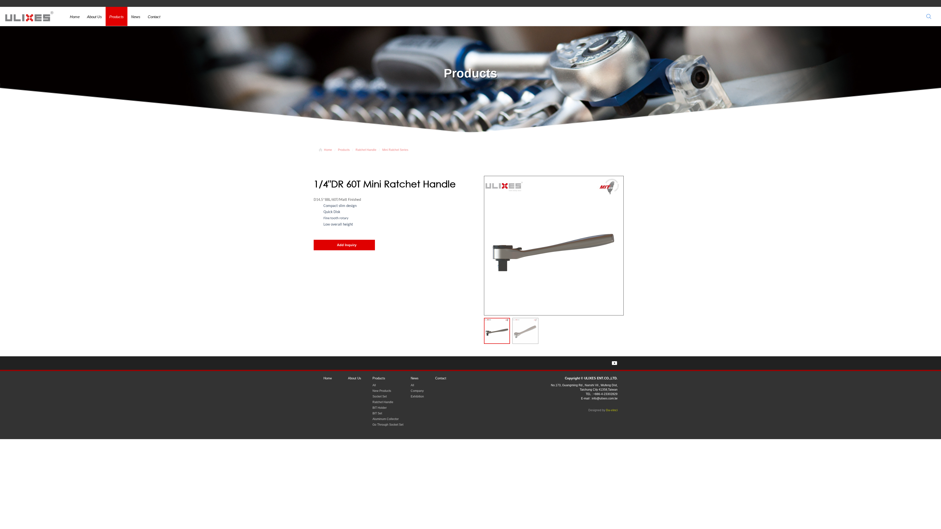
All (374, 385)
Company (417, 391)
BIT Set (377, 413)
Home (75, 17)
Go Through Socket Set (387, 424)
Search (928, 16)
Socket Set (379, 396)
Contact (154, 17)
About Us (94, 17)
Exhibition (417, 396)
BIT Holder (379, 407)
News (135, 17)
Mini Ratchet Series (395, 150)
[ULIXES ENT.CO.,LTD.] (29, 17)
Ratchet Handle (366, 150)
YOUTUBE (614, 363)
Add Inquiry (347, 245)
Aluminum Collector (385, 419)
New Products (381, 391)
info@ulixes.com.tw (605, 398)
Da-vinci (612, 410)
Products (116, 17)
